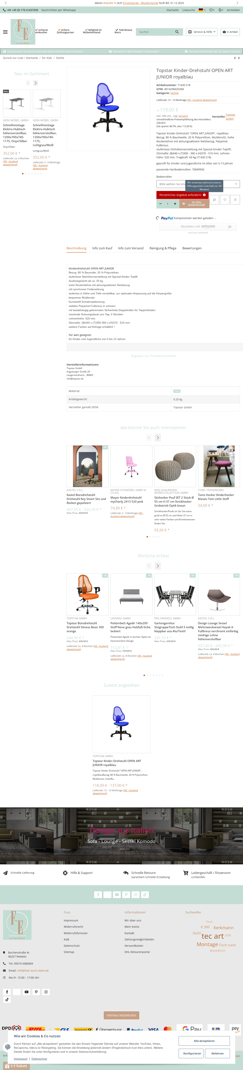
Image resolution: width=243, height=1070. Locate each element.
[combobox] (198, 184)
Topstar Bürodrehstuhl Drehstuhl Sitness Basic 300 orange (85, 627)
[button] (5, 3)
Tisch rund (227, 945)
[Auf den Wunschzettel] (225, 199)
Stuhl (197, 933)
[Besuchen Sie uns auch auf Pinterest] (126, 894)
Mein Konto (132, 926)
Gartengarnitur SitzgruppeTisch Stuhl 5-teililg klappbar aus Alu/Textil (174, 627)
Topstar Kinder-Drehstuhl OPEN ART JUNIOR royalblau (117, 763)
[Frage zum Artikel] (235, 199)
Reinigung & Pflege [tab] (163, 248)
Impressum (21, 1058)
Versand (183, 116)
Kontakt (129, 933)
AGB (66, 939)
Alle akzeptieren (204, 1040)
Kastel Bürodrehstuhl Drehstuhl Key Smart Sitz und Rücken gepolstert (86, 499)
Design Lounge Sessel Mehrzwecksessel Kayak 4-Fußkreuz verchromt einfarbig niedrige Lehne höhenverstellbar (218, 631)
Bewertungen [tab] (192, 248)
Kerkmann (224, 928)
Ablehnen (217, 1053)
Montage (207, 944)
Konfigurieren (192, 1053)
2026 (228, 935)
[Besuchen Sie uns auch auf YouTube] (117, 894)
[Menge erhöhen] (175, 203)
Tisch (209, 921)
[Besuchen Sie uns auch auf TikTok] (145, 894)
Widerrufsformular (76, 933)
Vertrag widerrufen (121, 1015)
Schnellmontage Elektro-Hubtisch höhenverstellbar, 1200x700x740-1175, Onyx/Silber (15, 133)
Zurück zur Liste (13, 58)
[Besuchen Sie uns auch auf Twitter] (107, 894)
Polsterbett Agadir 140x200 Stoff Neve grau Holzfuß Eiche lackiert (130, 627)
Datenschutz (39, 1058)
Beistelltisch (217, 950)
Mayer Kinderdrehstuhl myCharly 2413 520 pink (126, 499)
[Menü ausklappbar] (5, 32)
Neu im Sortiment (31, 73)
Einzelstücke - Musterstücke (122, 3)
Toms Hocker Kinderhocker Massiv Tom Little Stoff (216, 497)
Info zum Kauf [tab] (102, 248)
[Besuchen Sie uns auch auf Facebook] (98, 894)
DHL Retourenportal (137, 952)
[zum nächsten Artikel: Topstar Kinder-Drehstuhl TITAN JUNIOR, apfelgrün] (235, 57)
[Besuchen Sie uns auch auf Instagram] (135, 894)
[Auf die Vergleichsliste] (214, 199)
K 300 (205, 927)
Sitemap (69, 952)
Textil (177, 391)
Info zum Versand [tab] (131, 248)
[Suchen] (179, 32)
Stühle (174, 93)
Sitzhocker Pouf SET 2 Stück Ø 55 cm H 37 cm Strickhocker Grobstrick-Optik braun (174, 501)
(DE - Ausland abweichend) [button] (202, 100)
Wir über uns (133, 920)
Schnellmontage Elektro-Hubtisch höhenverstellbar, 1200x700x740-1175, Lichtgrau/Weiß (45, 135)
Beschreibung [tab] (76, 248)
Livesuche (188, 10)
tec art (213, 936)
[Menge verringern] (160, 203)
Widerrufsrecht (73, 926)
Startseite (172, 10)
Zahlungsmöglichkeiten (139, 939)
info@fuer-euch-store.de (33, 970)
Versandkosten (134, 945)
